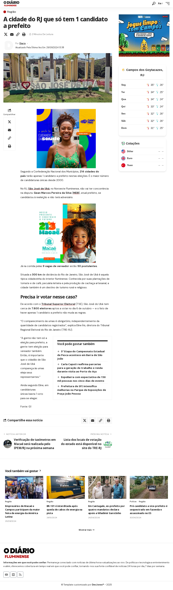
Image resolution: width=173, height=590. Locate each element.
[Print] (23, 34)
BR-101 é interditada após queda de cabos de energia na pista (64, 509)
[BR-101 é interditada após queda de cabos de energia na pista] (66, 487)
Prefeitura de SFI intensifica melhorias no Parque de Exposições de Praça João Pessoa (81, 389)
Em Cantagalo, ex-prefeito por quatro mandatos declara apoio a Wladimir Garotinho (106, 509)
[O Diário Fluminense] (11, 3)
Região (11, 11)
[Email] (11, 34)
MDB (76, 193)
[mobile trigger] (167, 3)
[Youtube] (6, 575)
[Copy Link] (17, 34)
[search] (153, 3)
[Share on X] (5, 34)
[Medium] (13, 575)
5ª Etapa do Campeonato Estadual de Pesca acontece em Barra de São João (81, 355)
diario (22, 43)
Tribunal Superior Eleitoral (58, 304)
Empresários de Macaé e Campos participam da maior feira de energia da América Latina (22, 511)
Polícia (133, 501)
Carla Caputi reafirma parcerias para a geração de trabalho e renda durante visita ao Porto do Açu (80, 367)
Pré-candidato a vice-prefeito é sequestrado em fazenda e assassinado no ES (148, 509)
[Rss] (20, 575)
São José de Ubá (39, 188)
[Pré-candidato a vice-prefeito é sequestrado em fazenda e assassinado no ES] (149, 487)
